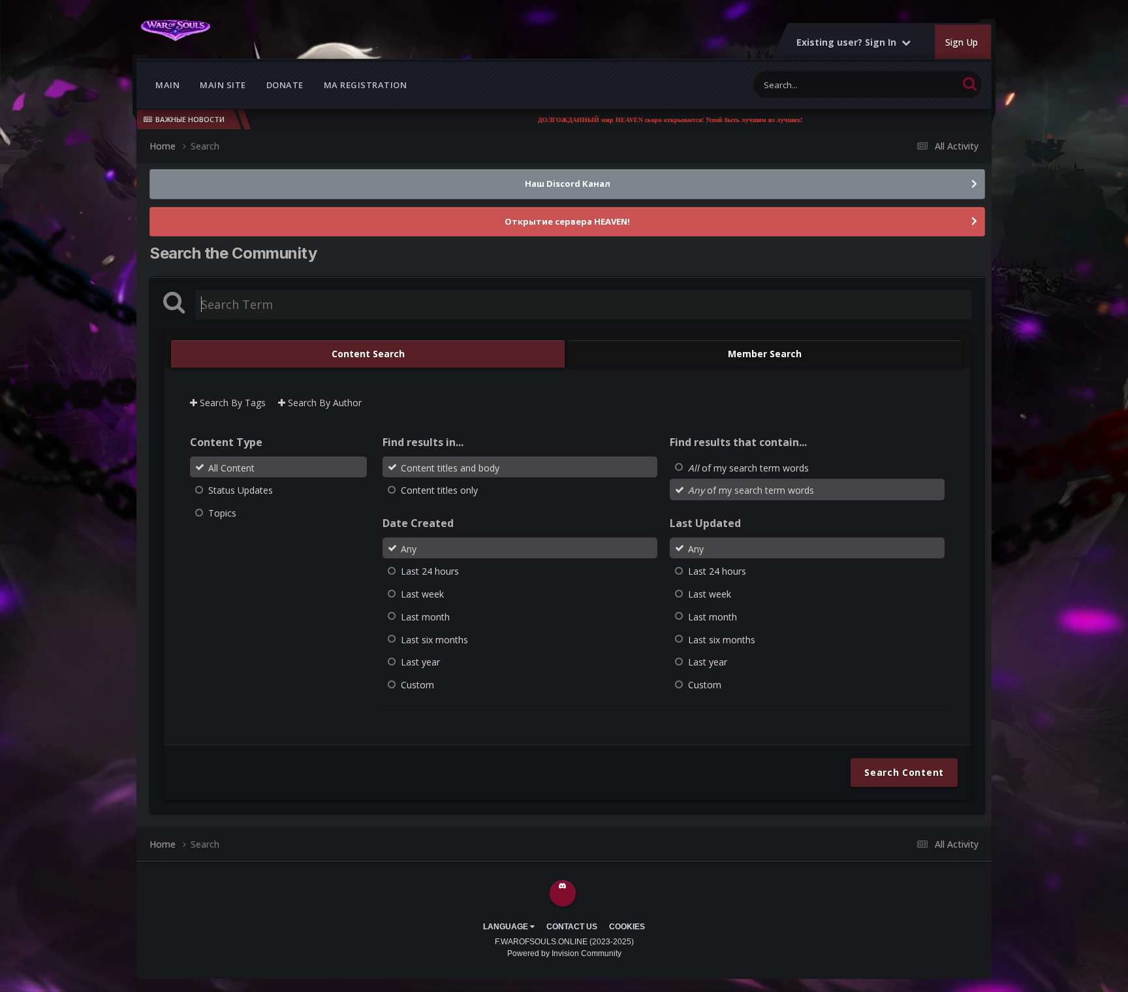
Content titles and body (450, 467)
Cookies (627, 926)
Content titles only (439, 490)
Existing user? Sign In (848, 42)
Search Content (904, 772)
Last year (420, 662)
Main (167, 85)
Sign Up (961, 42)
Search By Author (323, 402)
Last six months (434, 639)
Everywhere (919, 84)
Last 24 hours (430, 571)
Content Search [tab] (368, 353)
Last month (425, 617)
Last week (422, 594)
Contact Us (571, 926)
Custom (417, 685)
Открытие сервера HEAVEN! (567, 221)
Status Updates (240, 490)
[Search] (970, 83)
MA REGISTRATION (365, 85)
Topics (222, 513)
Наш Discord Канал (567, 183)
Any (408, 548)
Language (506, 926)
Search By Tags (231, 402)
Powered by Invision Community (564, 953)
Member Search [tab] (765, 353)
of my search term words (748, 467)
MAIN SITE (223, 85)
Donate (285, 85)
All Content (231, 467)
